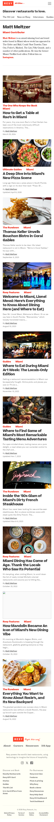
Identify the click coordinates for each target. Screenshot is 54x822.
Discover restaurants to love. (24, 11)
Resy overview (36, 774)
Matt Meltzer (9, 38)
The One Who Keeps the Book (20, 105)
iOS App (45, 746)
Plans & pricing (36, 781)
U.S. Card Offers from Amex (12, 792)
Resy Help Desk (36, 794)
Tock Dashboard (37, 801)
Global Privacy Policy (9, 814)
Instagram (8, 57)
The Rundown (11, 227)
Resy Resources (37, 791)
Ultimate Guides (12, 169)
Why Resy (34, 784)
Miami (6, 108)
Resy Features (11, 292)
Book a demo (35, 787)
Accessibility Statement (43, 814)
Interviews (38, 17)
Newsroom (32, 746)
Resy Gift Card (9, 777)
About (7, 746)
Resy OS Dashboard (38, 798)
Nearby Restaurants (11, 774)
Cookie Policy (31, 814)
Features (34, 777)
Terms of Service (21, 814)
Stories (6, 781)
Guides (49, 17)
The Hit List (8, 17)
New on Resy (23, 17)
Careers (18, 746)
